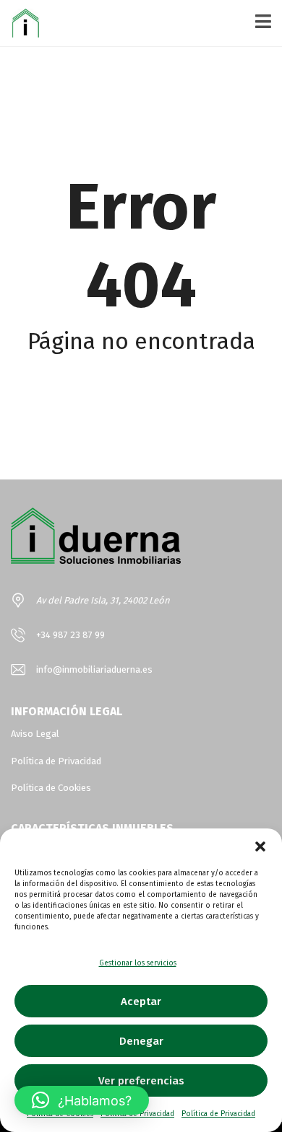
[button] (260, 846)
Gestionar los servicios (137, 963)
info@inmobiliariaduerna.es (94, 669)
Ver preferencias (141, 1080)
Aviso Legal (35, 733)
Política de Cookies (51, 787)
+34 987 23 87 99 (70, 634)
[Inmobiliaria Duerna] (20, 23)
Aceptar (141, 1001)
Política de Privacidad (218, 1114)
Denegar (141, 1041)
